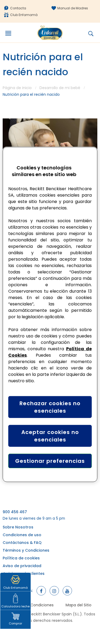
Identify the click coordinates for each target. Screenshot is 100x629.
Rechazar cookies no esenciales (50, 407)
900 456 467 (15, 512)
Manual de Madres (72, 8)
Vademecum (15, 581)
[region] (49, 314)
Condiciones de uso (22, 535)
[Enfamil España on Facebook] (41, 590)
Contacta (18, 8)
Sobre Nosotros (18, 527)
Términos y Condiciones (26, 550)
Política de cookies (21, 558)
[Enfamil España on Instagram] (54, 590)
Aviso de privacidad (22, 565)
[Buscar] (94, 33)
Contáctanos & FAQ (22, 542)
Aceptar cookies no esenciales (50, 435)
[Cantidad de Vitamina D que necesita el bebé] (50, 145)
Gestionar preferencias (50, 461)
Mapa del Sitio (78, 605)
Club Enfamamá (24, 15)
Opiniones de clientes (24, 573)
